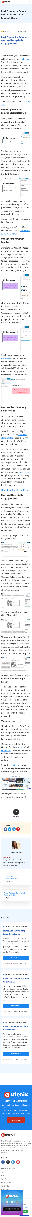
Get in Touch (5, 1179)
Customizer (6, 358)
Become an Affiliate (7, 1182)
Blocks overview (21, 926)
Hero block (24, 472)
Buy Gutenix (16, 1120)
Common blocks (21, 1022)
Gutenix (16, 765)
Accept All (24, 1211)
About (3, 1172)
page (20, 747)
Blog (2, 1175)
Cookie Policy (5, 1186)
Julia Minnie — (7, 857)
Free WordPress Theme (8, 1168)
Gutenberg (25, 59)
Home (2, 8)
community (6, 750)
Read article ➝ (16, 958)
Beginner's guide (10, 926)
